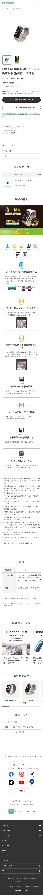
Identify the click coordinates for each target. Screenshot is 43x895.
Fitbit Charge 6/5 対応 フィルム (12, 8)
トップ (4, 756)
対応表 (8, 126)
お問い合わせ (27, 886)
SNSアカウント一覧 (13, 878)
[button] (21, 835)
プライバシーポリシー (22, 882)
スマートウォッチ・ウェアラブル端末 (24, 756)
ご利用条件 (32, 878)
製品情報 (10, 756)
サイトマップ (23, 878)
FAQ (18, 126)
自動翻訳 (35, 886)
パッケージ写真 (10, 133)
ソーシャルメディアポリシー (14, 886)
